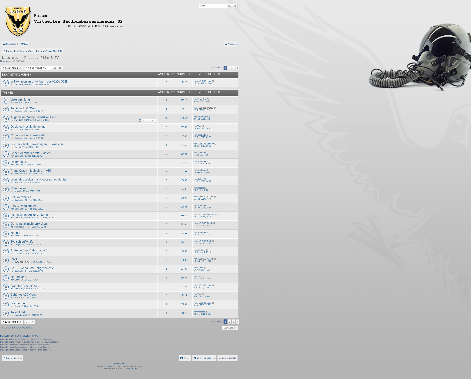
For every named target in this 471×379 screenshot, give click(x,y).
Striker (17, 182)
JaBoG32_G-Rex (205, 197)
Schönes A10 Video (24, 294)
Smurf (17, 306)
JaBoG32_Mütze (205, 108)
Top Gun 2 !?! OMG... (24, 108)
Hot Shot (22, 227)
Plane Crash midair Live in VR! (31, 170)
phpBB (110, 366)
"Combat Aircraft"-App (25, 285)
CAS (14, 259)
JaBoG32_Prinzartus (24, 218)
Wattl (17, 129)
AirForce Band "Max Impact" (29, 250)
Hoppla (15, 232)
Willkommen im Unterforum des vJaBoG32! (39, 81)
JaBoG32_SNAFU (23, 120)
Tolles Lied (18, 312)
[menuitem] (24, 44)
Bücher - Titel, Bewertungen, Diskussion (37, 144)
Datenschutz (119, 363)
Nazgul (18, 191)
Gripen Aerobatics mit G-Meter (30, 153)
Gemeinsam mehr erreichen (29, 223)
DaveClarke (202, 117)
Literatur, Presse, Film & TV (30, 58)
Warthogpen (18, 303)
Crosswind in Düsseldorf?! (28, 135)
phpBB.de (132, 368)
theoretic (18, 315)
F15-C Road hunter (23, 206)
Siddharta (19, 111)
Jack (17, 236)
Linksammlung (20, 99)
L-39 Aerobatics (21, 197)
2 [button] (229, 67)
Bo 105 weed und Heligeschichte (32, 268)
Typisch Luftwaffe (22, 241)
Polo (16, 297)
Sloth (17, 280)
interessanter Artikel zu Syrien (30, 214)
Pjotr (17, 102)
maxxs (200, 268)
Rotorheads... (19, 161)
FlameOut (201, 99)
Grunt (17, 147)
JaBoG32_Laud (22, 84)
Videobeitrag (19, 188)
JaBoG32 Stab (17, 61)
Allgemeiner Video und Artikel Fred (33, 117)
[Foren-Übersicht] (80, 20)
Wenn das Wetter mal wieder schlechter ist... (39, 179)
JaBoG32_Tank (204, 241)
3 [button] (233, 67)
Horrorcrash (18, 276)
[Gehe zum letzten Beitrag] (213, 81)
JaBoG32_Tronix (205, 223)
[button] (237, 68)
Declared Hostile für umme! (28, 126)
